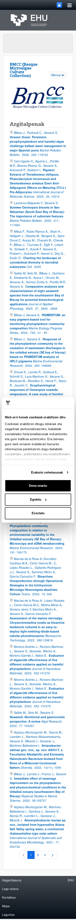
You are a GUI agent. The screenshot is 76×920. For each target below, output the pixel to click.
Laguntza (8, 914)
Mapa (6, 906)
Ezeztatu (38, 513)
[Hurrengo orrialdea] (52, 855)
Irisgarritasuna (11, 880)
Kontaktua (9, 897)
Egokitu (35, 499)
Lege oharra (10, 889)
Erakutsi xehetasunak (47, 472)
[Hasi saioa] (59, 5)
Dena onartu (38, 485)
